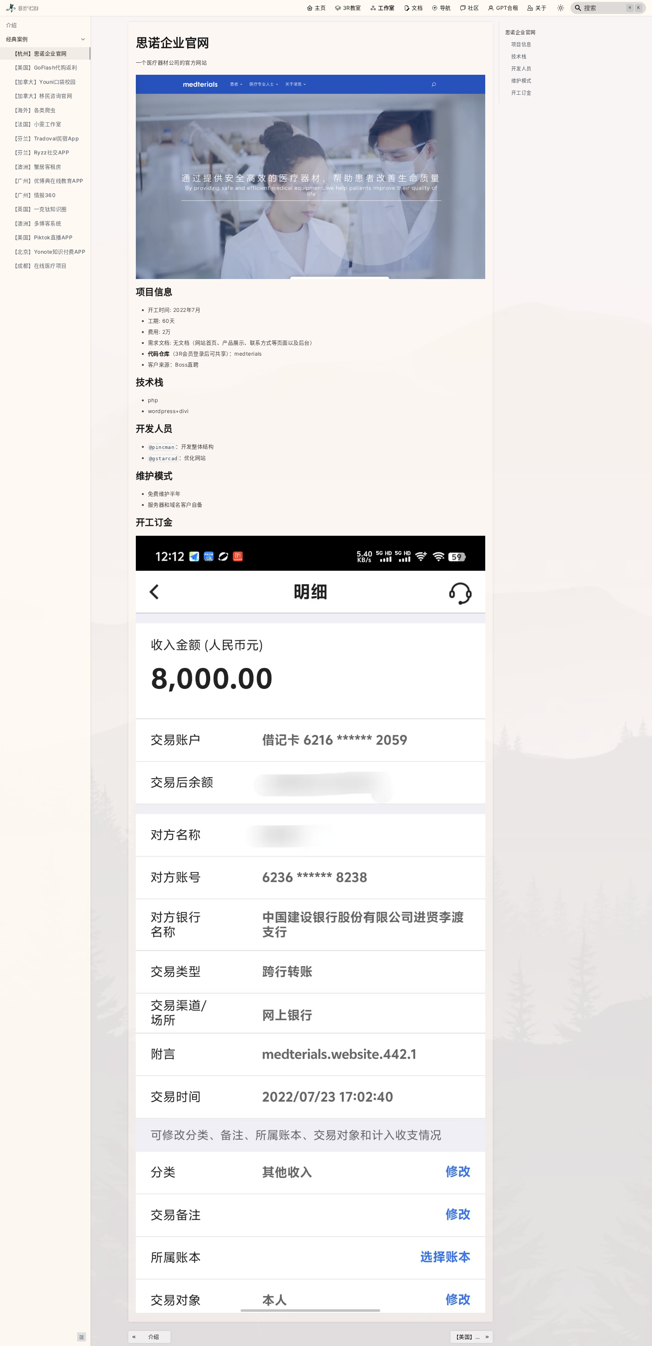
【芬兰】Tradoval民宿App (45, 138)
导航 (445, 8)
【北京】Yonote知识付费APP (48, 251)
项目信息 (521, 44)
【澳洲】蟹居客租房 (36, 166)
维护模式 (521, 80)
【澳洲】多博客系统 (36, 223)
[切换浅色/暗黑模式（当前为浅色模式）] (560, 8)
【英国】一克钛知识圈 (39, 209)
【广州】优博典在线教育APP (47, 180)
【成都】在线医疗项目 (39, 265)
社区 (473, 8)
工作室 (386, 8)
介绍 (11, 25)
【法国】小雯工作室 (36, 124)
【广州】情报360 (33, 195)
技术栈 (518, 56)
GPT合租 (507, 8)
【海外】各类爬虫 (34, 110)
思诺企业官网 (520, 32)
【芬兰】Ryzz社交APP (40, 152)
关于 (540, 8)
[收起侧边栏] (81, 1336)
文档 (417, 8)
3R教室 (352, 8)
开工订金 (521, 93)
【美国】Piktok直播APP (42, 237)
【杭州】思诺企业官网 (39, 53)
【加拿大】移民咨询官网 (42, 96)
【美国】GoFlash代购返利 (44, 67)
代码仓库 (159, 353)
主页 (320, 8)
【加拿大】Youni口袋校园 (44, 82)
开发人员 (521, 68)
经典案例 (17, 39)
